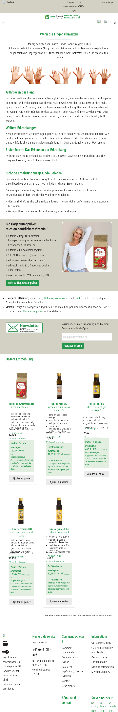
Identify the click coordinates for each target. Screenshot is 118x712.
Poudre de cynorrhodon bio (21, 405)
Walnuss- (48, 298)
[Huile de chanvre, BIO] (21, 511)
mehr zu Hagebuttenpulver (22, 283)
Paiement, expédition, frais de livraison (72, 671)
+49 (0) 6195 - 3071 (41, 652)
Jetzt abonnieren (73, 345)
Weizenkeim (61, 298)
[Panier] (110, 21)
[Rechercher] (99, 21)
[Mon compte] (105, 21)
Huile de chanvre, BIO (21, 532)
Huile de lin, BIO (96, 407)
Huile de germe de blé (59, 531)
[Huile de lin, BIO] (96, 385)
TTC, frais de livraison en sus (17, 438)
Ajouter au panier (22, 478)
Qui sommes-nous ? (102, 643)
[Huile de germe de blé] (59, 511)
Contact (66, 681)
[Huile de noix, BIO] (59, 385)
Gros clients (68, 686)
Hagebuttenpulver (33, 311)
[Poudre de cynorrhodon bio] (21, 385)
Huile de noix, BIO (59, 407)
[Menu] (3, 21)
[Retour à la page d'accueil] (59, 16)
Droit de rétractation (102, 667)
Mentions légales (100, 672)
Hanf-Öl (79, 298)
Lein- (39, 298)
